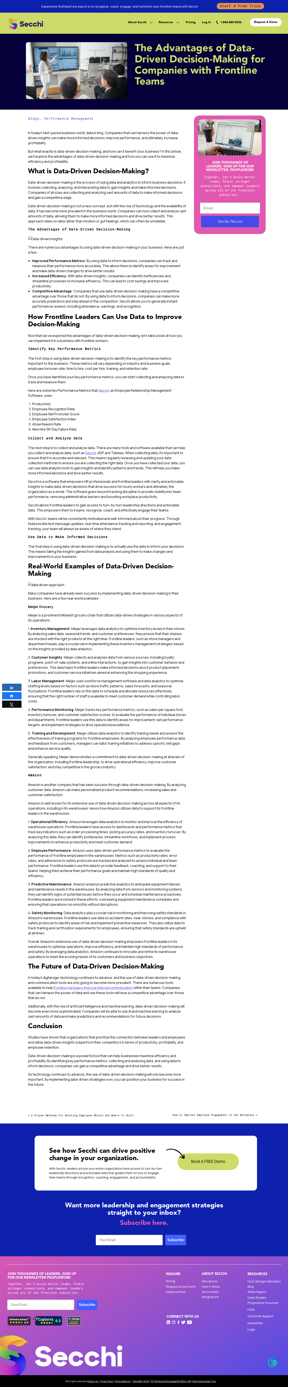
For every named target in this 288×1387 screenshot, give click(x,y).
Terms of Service (122, 1381)
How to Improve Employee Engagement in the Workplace (213, 1115)
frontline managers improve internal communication (93, 987)
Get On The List (230, 221)
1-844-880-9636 (140, 1381)
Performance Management (69, 119)
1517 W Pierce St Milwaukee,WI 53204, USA (171, 1381)
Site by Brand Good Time (204, 1381)
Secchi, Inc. (93, 1381)
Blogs (33, 119)
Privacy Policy (107, 1381)
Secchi (103, 390)
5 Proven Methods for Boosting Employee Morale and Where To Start (82, 1115)
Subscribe (175, 1240)
